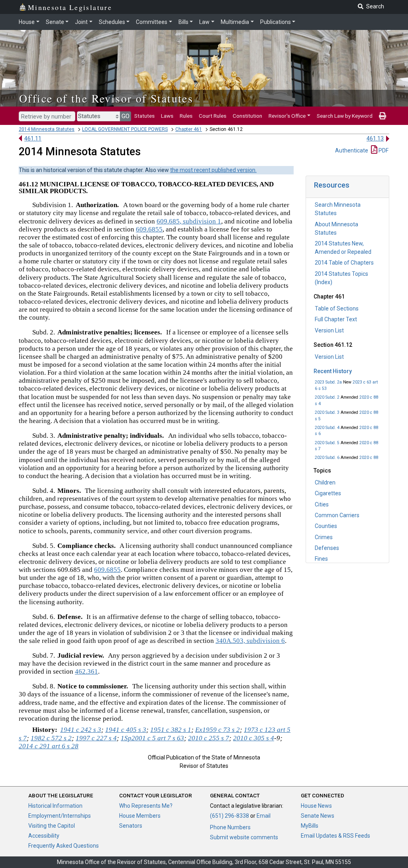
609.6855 (149, 229)
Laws (167, 116)
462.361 (86, 671)
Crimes (324, 537)
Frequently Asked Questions (63, 845)
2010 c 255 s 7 (208, 738)
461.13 (375, 138)
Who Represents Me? (146, 806)
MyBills (309, 826)
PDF (382, 150)
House (27, 22)
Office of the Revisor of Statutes (106, 98)
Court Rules (212, 116)
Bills (183, 22)
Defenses (327, 548)
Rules (186, 116)
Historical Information (55, 806)
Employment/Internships (59, 816)
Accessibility (43, 835)
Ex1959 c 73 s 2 (217, 730)
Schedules (112, 22)
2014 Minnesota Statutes (47, 129)
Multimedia (235, 22)
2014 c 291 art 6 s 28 (48, 746)
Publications (275, 22)
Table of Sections (337, 308)
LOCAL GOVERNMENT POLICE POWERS (125, 129)
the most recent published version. (213, 170)
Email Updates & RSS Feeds (335, 835)
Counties (326, 526)
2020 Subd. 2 (327, 397)
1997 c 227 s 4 (96, 738)
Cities (322, 504)
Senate (55, 22)
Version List (329, 330)
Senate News (317, 816)
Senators (130, 826)
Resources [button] (331, 185)
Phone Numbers (230, 827)
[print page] (382, 116)
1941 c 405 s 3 (125, 730)
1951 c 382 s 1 (170, 730)
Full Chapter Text (336, 319)
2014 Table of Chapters (344, 262)
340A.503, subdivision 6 (250, 641)
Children (325, 482)
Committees (151, 22)
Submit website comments (244, 837)
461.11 (32, 138)
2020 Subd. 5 (327, 442)
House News (316, 806)
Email (264, 816)
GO (125, 116)
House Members (140, 816)
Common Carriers (337, 515)
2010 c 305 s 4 (253, 738)
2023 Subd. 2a (328, 382)
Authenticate (351, 150)
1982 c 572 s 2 (51, 738)
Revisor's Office (287, 116)
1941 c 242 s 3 (80, 730)
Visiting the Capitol (51, 826)
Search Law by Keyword (345, 116)
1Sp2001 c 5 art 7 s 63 (152, 738)
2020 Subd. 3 (327, 412)
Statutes (144, 116)
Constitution (247, 116)
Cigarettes (328, 493)
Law (204, 22)
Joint (81, 22)
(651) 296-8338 (229, 816)
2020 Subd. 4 (327, 427)
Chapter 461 (188, 129)
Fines (321, 559)
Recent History (333, 371)
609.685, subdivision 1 (189, 221)
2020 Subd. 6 (327, 457)
